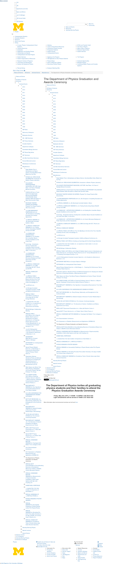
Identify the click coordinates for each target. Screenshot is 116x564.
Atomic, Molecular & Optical (54, 62)
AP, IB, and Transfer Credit (84, 45)
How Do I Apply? (66, 551)
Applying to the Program (53, 57)
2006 (23, 107)
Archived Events (36, 72)
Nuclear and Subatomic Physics (25, 64)
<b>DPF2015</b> (30, 285)
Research (17, 39)
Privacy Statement (97, 556)
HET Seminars (26, 155)
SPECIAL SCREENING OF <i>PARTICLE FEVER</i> (32, 495)
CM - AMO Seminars (27, 138)
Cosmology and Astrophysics (24, 62)
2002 (23, 118)
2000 (23, 124)
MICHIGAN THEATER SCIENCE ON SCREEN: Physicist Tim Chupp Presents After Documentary (33, 205)
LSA (17, 5)
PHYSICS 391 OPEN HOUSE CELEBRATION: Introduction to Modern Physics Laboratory (33, 178)
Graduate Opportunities (83, 61)
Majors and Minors (20, 12)
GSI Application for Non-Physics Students (57, 58)
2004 (23, 112)
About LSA (65, 550)
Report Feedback (97, 557)
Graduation (20, 50)
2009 (23, 98)
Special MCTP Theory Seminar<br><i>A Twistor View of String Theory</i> (33, 435)
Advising (49, 45)
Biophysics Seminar (27, 135)
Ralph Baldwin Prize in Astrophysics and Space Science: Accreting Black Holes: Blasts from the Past (33, 172)
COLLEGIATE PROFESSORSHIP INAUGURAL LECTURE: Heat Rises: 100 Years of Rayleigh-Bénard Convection (33, 186)
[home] (24, 70)
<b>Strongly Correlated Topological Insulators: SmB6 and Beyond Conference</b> (33, 289)
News (63, 553)
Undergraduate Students (21, 36)
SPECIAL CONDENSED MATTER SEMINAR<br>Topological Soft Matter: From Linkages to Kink (33, 442)
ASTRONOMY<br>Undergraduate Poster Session (68, 264)
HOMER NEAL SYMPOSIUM (33, 485)
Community (91, 25)
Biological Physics (81, 62)
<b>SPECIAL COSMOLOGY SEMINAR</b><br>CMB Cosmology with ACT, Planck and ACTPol (33, 266)
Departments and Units (22, 8)
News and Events (70, 27)
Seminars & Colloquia (21, 539)
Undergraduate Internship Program (26, 54)
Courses (80, 550)
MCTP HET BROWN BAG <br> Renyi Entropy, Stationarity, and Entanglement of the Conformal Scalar (33, 401)
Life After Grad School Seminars (30, 158)
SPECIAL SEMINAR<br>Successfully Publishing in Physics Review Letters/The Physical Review (33, 505)
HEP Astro (25, 129)
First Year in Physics (82, 46)
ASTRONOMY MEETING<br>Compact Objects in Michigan (31, 338)
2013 (23, 87)
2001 (23, 121)
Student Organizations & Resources (26, 58)
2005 (23, 109)
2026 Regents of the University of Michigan (12, 563)
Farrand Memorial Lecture (29, 161)
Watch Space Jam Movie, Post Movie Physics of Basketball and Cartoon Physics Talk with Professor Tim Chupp (33, 369)
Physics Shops (51, 61)
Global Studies (81, 557)
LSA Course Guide (20, 18)
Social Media (96, 550)
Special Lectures (26, 530)
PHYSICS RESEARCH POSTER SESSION (66, 344)
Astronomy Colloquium (28, 132)
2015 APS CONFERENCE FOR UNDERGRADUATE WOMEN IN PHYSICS (33, 394)
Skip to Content (4, 1)
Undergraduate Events (53, 53)
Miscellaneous (45, 72)
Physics (15, 542)
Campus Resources (22, 48)
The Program (80, 57)
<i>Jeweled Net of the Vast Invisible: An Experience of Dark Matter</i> (32, 489)
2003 (23, 115)
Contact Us (96, 554)
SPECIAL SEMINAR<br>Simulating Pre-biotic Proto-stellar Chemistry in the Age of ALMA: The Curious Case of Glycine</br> (33, 514)
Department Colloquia (27, 146)
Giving (16, 42)
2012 (23, 89)
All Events (27, 72)
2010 (23, 95)
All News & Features (21, 79)
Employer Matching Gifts (53, 68)
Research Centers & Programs (25, 61)
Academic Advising (82, 551)
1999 (23, 126)
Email (57, 380)
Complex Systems (26, 144)
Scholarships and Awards (23, 53)
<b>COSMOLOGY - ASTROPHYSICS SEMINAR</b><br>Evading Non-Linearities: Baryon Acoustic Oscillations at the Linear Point (32, 237)
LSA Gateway (19, 21)
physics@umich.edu (42, 546)
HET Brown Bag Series (28, 152)
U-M (17, 2)
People (16, 31)
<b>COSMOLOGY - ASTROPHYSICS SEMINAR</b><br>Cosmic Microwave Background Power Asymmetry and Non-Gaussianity (33, 257)
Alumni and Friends (20, 41)
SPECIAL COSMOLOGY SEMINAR (65, 228)
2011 (23, 92)
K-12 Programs (20, 536)
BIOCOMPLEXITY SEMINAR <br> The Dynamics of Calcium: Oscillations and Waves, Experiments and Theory (33, 422)
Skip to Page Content (18, 70)
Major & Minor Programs (83, 48)
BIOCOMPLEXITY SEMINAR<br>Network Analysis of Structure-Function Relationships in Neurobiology (33, 409)
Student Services (81, 51)
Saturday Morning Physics (72, 30)
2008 (23, 101)
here (76, 402)
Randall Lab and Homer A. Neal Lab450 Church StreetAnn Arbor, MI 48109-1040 (46, 543)
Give (63, 556)
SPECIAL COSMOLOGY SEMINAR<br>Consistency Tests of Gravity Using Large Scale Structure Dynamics (33, 522)
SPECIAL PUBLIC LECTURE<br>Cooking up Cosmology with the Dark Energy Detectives (32, 296)
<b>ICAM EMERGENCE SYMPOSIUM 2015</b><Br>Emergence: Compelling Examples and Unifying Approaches (33, 214)
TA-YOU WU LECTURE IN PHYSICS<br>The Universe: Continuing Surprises (33, 415)
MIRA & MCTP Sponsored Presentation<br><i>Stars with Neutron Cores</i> (33, 429)
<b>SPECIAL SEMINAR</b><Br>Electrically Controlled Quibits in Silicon (33, 221)
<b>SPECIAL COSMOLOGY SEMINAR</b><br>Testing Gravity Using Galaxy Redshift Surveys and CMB (33, 228)
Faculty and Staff (51, 554)
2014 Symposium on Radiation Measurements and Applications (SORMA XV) (33, 453)
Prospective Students (52, 50)
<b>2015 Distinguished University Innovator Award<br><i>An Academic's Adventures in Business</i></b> (33, 331)
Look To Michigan (20, 15)
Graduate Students (19, 38)
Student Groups (51, 51)
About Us (91, 24)
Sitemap (78, 545)
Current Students (51, 553)
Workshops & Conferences (29, 163)
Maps (63, 557)
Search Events (26, 533)
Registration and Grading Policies (25, 51)
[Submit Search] (86, 24)
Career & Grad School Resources (55, 46)
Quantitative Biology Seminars (29, 149)
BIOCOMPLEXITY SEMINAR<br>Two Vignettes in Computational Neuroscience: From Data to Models (33, 388)
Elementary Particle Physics (54, 64)
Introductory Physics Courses (54, 48)
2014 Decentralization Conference (31, 448)
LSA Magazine (66, 554)
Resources (68, 28)
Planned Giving (21, 68)
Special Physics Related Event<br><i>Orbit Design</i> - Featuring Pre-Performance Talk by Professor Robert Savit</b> (33, 350)
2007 (23, 104)
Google (52, 380)
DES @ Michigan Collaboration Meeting (66, 248)
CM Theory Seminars (27, 141)
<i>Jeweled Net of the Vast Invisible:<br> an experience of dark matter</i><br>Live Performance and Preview (33, 304)
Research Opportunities (83, 50)
